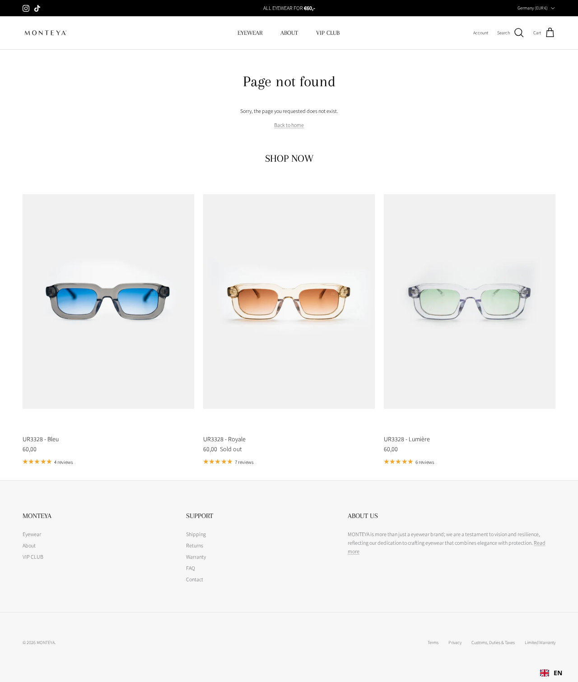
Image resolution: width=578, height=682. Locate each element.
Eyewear (32, 534)
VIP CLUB (328, 32)
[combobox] (551, 673)
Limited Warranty (540, 642)
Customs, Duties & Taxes (493, 642)
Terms (433, 642)
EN (558, 672)
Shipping (196, 534)
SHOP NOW (289, 158)
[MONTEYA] (45, 32)
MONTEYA (46, 642)
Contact (194, 579)
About (29, 545)
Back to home (289, 124)
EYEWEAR (250, 32)
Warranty (196, 556)
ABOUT (289, 32)
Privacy (454, 642)
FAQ (190, 568)
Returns (194, 545)
